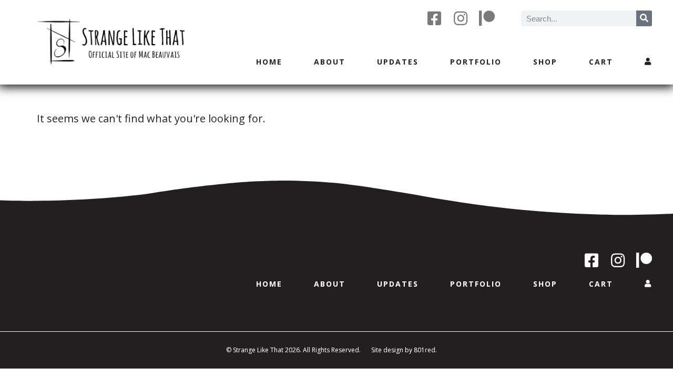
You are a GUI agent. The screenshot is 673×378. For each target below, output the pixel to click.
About (329, 62)
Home (269, 62)
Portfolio (476, 62)
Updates (398, 62)
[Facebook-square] (434, 18)
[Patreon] (487, 18)
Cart (601, 62)
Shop (545, 62)
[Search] (644, 18)
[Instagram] (460, 18)
